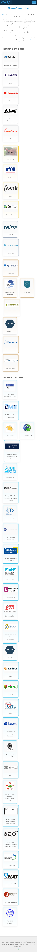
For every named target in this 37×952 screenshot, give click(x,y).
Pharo (4, 15)
